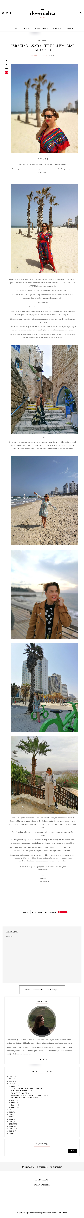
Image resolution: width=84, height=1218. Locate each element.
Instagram (26, 28)
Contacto (69, 28)
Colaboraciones (41, 28)
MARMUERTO (41, 41)
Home (15, 28)
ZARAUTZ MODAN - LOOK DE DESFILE (26, 1098)
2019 (11, 1112)
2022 (11, 1081)
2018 (11, 1114)
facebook (43, 1167)
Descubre (56, 28)
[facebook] (11, 13)
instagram (29, 1167)
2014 (11, 1124)
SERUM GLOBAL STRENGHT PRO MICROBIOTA (30, 1095)
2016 (11, 1119)
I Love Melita (34, 55)
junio (13, 1100)
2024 (11, 1076)
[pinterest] (4, 13)
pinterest (57, 1167)
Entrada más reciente (34, 990)
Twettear (38, 912)
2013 (11, 1126)
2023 (11, 1079)
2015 (11, 1122)
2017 (11, 1117)
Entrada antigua (52, 990)
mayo (13, 1103)
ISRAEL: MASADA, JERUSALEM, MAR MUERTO (29, 1088)
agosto (14, 1086)
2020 (11, 1110)
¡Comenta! (52, 55)
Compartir (24, 912)
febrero (14, 1105)
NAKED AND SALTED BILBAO (22, 1091)
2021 (11, 1084)
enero (14, 1107)
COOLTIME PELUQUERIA (21, 1093)
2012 (11, 1129)
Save (6, 73)
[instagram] (7, 13)
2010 (11, 1133)
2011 (11, 1131)
